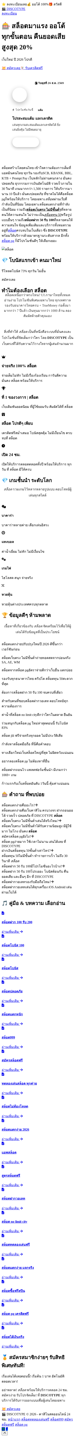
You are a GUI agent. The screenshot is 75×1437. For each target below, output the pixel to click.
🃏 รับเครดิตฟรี (31, 68)
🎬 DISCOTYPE (13, 9)
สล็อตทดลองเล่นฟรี (35, 1419)
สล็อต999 (57, 1419)
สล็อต (12, 230)
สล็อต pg (8, 241)
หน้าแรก (14, 1419)
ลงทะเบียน (9, 13)
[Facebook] (7, 1429)
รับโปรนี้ (27, 142)
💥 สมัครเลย (11, 68)
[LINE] (3, 1429)
